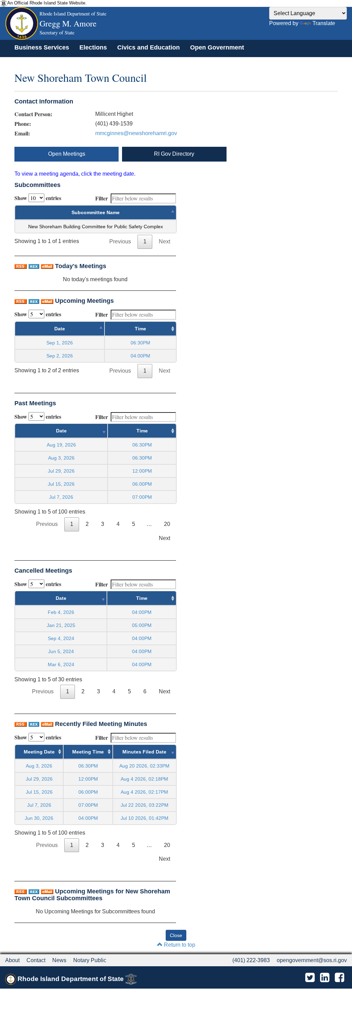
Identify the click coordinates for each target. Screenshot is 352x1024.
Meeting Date (39, 752)
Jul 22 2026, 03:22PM (144, 805)
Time (140, 328)
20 (167, 524)
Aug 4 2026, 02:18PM (144, 779)
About (12, 960)
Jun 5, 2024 (61, 651)
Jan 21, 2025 (61, 625)
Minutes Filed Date (144, 752)
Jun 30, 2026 (39, 818)
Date (59, 328)
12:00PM (88, 779)
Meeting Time (88, 752)
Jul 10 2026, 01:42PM (144, 818)
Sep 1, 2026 (59, 342)
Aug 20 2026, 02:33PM (144, 766)
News (59, 960)
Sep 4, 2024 (61, 638)
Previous (120, 241)
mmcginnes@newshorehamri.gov (136, 133)
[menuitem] (41, 47)
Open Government (217, 47)
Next (164, 241)
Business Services (41, 47)
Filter (101, 198)
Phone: (22, 124)
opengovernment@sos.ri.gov (312, 960)
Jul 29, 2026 (61, 471)
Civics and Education (148, 47)
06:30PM (88, 766)
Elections (93, 47)
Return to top (179, 945)
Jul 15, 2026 (61, 484)
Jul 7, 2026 (61, 497)
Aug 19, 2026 (61, 445)
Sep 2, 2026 (59, 356)
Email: (22, 133)
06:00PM (88, 792)
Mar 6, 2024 (61, 664)
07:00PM (88, 805)
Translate (323, 23)
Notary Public (89, 960)
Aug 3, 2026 (61, 458)
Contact (35, 960)
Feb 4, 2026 (61, 612)
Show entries (37, 198)
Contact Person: (33, 114)
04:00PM (88, 818)
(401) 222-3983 (251, 960)
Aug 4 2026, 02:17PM (144, 792)
